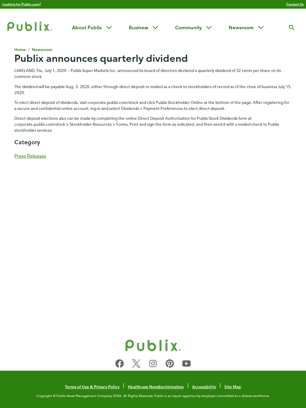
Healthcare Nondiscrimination (156, 386)
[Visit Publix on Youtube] (186, 365)
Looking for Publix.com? (21, 4)
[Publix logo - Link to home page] (29, 27)
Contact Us (295, 4)
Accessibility (204, 386)
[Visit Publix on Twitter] (136, 365)
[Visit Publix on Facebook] (119, 365)
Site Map (232, 386)
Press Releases (30, 156)
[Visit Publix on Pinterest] (170, 365)
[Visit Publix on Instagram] (153, 365)
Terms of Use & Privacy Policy (92, 386)
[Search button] (291, 27)
